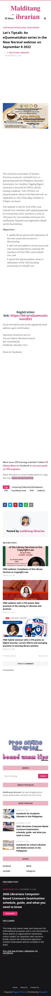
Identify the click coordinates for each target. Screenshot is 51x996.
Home (15, 987)
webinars (41, 490)
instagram (30, 871)
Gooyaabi (43, 992)
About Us (24, 987)
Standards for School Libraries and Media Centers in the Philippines (31, 847)
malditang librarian (19, 52)
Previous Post (10, 655)
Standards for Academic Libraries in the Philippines (29, 815)
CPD (6, 490)
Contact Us (34, 987)
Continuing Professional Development (21, 27)
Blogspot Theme (19, 992)
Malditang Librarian (25, 12)
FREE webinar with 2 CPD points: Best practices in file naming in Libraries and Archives (22, 606)
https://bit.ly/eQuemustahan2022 (29, 317)
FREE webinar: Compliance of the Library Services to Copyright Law (22, 570)
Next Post (43, 655)
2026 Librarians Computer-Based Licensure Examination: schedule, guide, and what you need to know (32, 831)
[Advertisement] (25, 82)
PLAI (32, 490)
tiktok (28, 866)
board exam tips (10, 889)
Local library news (18, 490)
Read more (10, 913)
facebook (7, 866)
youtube (6, 871)
